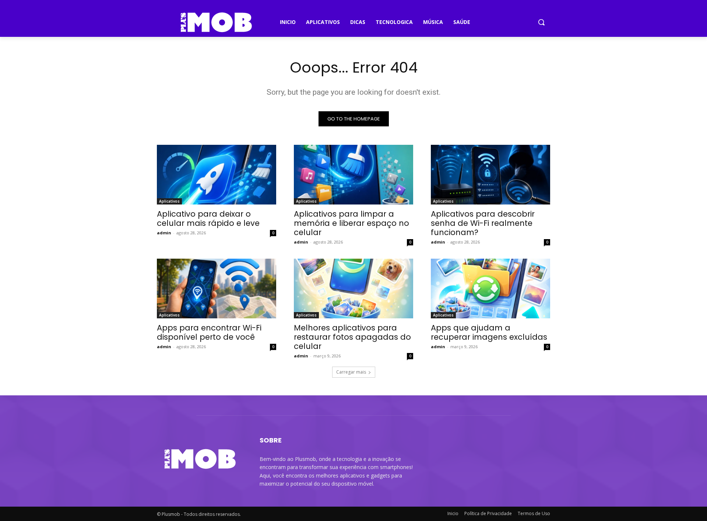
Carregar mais (351, 372)
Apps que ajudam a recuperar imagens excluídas (489, 332)
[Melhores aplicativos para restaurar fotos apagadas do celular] (353, 288)
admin (164, 232)
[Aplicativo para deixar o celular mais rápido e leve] (216, 174)
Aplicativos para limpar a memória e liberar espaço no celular (351, 223)
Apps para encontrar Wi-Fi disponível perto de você (209, 332)
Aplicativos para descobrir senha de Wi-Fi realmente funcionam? (483, 223)
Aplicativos (169, 201)
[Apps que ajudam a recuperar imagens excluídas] (490, 288)
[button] (541, 22)
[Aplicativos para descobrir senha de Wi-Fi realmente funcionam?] (490, 174)
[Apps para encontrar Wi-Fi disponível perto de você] (216, 288)
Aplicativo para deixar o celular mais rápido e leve (208, 218)
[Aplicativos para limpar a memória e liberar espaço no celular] (353, 174)
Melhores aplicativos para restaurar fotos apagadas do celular (352, 337)
